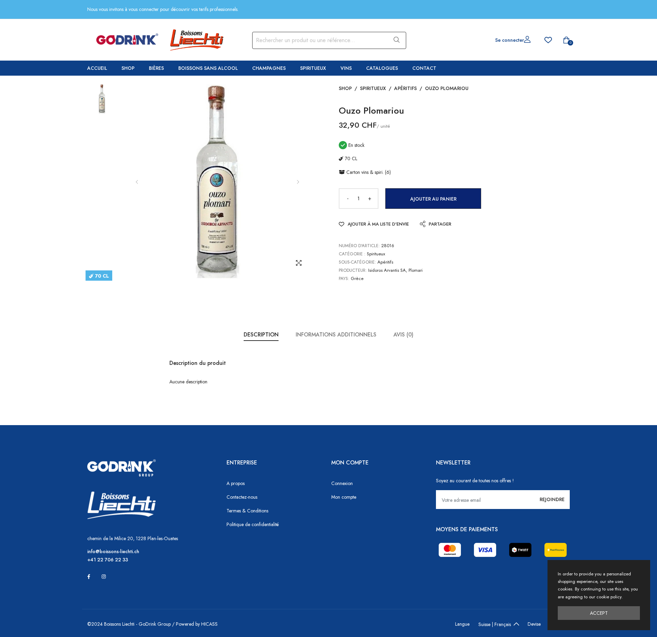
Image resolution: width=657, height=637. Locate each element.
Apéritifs (405, 88)
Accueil (97, 68)
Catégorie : (352, 254)
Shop (127, 68)
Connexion (342, 483)
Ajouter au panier (433, 198)
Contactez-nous (242, 497)
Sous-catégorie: (357, 262)
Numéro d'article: (359, 245)
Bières (156, 68)
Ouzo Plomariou (446, 88)
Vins (346, 68)
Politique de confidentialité (253, 524)
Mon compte (343, 497)
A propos (236, 483)
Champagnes (269, 68)
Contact (424, 68)
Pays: (344, 278)
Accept (599, 613)
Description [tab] (261, 335)
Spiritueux (313, 68)
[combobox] (319, 40)
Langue (462, 624)
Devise (534, 624)
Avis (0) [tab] (403, 335)
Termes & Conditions (247, 510)
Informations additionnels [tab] (336, 335)
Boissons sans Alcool (208, 68)
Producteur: (353, 270)
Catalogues (382, 68)
